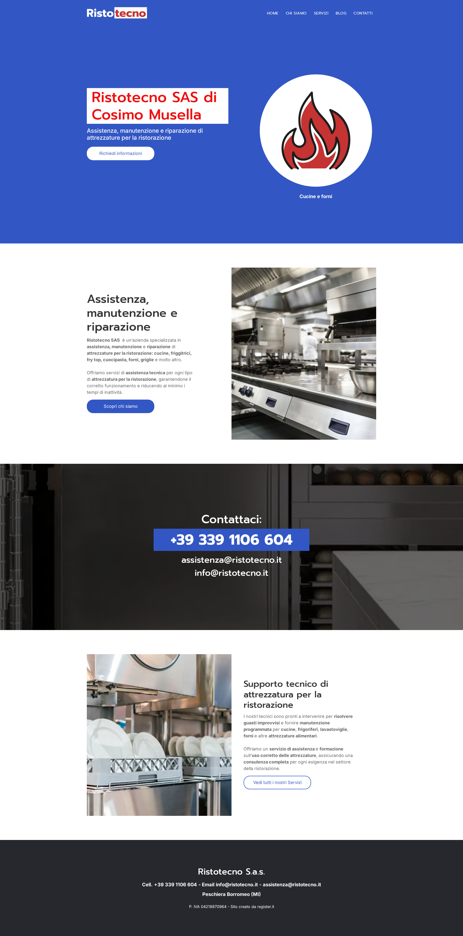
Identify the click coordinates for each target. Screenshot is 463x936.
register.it (265, 906)
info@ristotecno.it (231, 572)
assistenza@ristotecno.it (231, 559)
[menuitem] (272, 13)
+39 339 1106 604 (232, 540)
